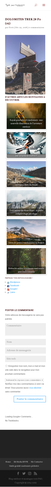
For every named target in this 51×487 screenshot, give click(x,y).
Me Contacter (37, 462)
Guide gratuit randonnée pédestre (24, 466)
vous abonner (35, 388)
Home (8, 462)
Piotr (11, 27)
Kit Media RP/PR (21, 462)
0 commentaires (36, 27)
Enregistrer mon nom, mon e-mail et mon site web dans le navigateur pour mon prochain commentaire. (25, 370)
